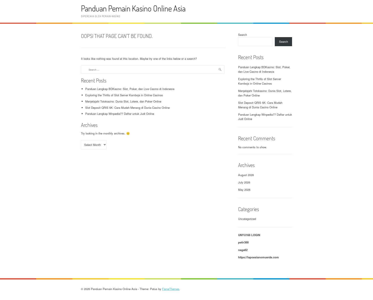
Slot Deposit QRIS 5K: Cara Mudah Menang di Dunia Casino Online (127, 108)
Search (242, 35)
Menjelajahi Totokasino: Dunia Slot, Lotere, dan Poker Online (123, 101)
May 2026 (244, 190)
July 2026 (244, 182)
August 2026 (246, 175)
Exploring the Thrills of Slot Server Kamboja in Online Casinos (124, 95)
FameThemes (170, 289)
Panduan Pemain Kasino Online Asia (133, 8)
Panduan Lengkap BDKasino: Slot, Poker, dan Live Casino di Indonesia (129, 89)
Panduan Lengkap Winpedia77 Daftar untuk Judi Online (119, 114)
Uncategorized (247, 219)
